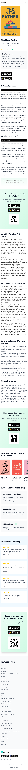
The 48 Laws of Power (6, 723)
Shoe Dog (3, 744)
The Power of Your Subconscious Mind (10, 731)
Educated (3, 666)
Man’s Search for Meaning (7, 714)
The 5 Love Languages (6, 709)
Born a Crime (4, 696)
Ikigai (2, 741)
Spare (2, 693)
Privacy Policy (21, 764)
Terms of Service (12, 764)
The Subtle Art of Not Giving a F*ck (10, 673)
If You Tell (3, 671)
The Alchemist (4, 684)
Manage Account (4, 2)
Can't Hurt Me (4, 706)
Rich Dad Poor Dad (5, 703)
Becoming (3, 668)
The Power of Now (5, 739)
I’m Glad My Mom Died (6, 728)
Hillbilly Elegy (4, 689)
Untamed (3, 736)
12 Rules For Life (5, 720)
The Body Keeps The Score (7, 725)
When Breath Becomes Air (7, 698)
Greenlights (4, 733)
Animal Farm (4, 717)
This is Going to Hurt (6, 701)
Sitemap (6, 764)
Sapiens (3, 676)
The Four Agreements (6, 687)
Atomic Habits (4, 679)
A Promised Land (5, 681)
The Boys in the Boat (6, 711)
